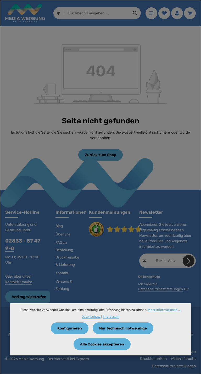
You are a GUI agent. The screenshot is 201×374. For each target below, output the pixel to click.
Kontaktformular (18, 282)
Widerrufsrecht (183, 358)
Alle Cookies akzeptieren (102, 344)
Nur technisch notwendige (123, 328)
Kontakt (61, 273)
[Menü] (151, 13)
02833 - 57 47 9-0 (22, 244)
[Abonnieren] (188, 261)
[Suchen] (135, 13)
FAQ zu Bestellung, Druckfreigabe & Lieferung (67, 253)
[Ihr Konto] (177, 13)
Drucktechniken (153, 358)
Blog (59, 226)
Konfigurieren (69, 328)
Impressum (111, 316)
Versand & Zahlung (63, 285)
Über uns (62, 234)
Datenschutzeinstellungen (174, 366)
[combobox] (96, 13)
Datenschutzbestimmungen (160, 289)
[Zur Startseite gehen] (25, 13)
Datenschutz (91, 316)
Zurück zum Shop (100, 155)
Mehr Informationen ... (164, 310)
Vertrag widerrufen (29, 297)
